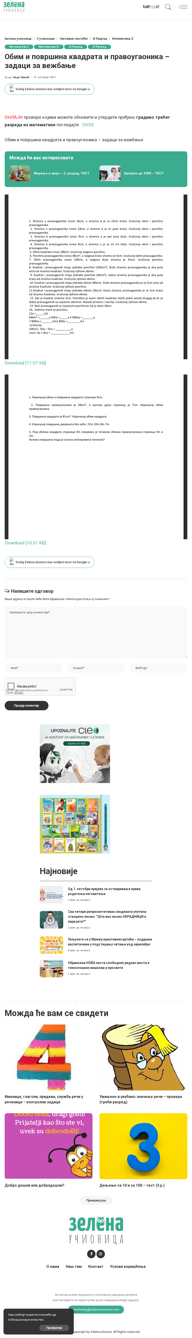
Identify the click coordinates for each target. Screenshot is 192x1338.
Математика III (49, 46)
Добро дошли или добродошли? (34, 1185)
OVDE (88, 124)
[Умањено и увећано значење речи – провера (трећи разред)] (143, 1057)
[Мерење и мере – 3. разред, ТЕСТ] (50, 173)
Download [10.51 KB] (25, 543)
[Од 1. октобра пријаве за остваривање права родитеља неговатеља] (51, 894)
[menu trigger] (181, 7)
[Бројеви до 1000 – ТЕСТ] (141, 173)
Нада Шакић (21, 77)
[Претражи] (167, 7)
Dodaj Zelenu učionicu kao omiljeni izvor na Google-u (53, 89)
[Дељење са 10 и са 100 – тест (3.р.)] (143, 1146)
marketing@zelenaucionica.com (96, 1309)
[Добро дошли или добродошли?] (48, 1146)
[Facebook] (91, 1254)
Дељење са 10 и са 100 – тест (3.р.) (132, 1185)
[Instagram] (100, 1254)
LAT (157, 7)
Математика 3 (19, 46)
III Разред (75, 46)
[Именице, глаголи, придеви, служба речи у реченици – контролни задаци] (48, 1057)
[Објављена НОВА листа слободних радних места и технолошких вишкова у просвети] (51, 968)
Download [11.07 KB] (25, 363)
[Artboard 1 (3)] (75, 753)
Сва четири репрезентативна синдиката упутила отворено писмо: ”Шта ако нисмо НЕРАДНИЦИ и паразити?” (107, 916)
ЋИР (147, 7)
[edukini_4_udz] (75, 824)
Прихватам (54, 1328)
